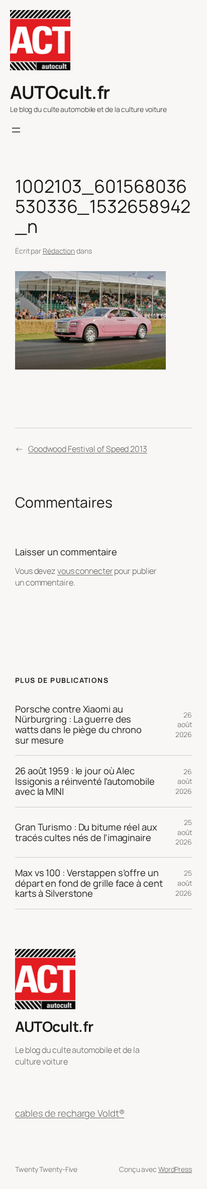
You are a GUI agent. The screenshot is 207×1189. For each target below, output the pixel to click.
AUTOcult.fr (60, 92)
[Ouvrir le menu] (16, 130)
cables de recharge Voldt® (70, 1113)
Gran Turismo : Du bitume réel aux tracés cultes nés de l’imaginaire (86, 832)
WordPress (175, 1169)
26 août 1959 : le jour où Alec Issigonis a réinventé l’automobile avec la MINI (85, 781)
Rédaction (59, 251)
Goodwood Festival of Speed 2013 (87, 448)
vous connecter (85, 570)
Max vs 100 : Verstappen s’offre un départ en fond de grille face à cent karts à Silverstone (88, 883)
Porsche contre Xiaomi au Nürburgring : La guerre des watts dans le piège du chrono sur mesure (78, 725)
